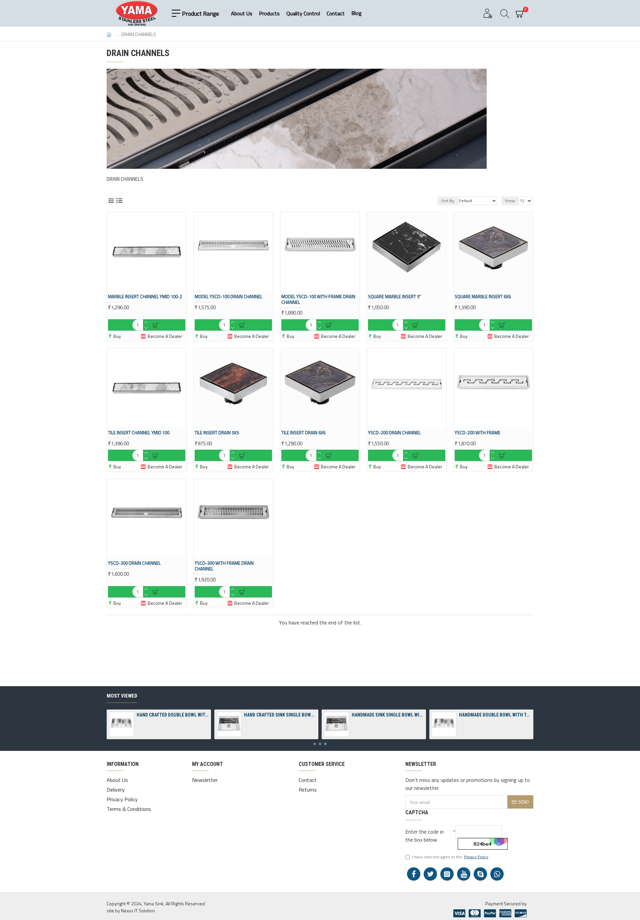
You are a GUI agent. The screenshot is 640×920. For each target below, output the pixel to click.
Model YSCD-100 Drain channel (228, 297)
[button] (314, 744)
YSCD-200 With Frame (477, 433)
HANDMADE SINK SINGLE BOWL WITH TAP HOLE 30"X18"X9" (388, 715)
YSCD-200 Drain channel (394, 433)
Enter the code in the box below (424, 836)
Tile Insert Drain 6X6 (303, 433)
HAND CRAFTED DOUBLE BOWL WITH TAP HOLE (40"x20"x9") (173, 715)
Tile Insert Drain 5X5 (217, 433)
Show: (510, 200)
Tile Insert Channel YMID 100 (138, 433)
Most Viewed (122, 696)
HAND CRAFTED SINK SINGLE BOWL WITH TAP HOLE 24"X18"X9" (280, 715)
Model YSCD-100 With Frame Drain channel (318, 299)
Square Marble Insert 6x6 (483, 297)
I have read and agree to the (450, 857)
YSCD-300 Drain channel (134, 563)
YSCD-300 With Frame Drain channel (224, 566)
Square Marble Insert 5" (394, 297)
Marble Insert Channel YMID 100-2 (145, 297)
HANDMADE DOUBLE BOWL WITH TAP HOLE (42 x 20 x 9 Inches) (495, 715)
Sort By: (448, 200)
